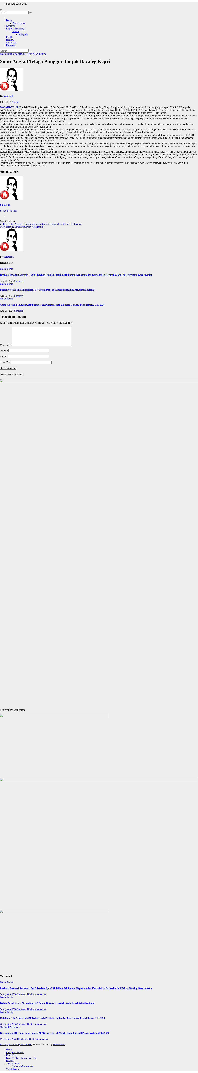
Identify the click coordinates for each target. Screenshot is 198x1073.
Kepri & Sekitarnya (15, 28)
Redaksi (10, 1060)
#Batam (15, 102)
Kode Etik (11, 1055)
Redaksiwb (23, 1039)
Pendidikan (14, 1027)
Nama (4, 350)
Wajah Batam (12, 1069)
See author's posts (8, 210)
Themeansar (59, 1044)
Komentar (6, 345)
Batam (15, 31)
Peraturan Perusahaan (22, 1066)
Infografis (23, 34)
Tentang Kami (13, 1063)
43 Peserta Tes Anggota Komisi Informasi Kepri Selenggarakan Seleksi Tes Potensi (40, 224)
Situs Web (5, 362)
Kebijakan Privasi (15, 1052)
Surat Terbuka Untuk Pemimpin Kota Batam (21, 226)
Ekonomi (10, 45)
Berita (9, 20)
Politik (9, 37)
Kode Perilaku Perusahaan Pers (21, 1058)
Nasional (10, 26)
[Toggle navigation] (1, 9)
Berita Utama (18, 23)
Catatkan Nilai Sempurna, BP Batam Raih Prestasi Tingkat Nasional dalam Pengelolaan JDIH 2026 (52, 304)
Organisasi (11, 42)
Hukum (10, 39)
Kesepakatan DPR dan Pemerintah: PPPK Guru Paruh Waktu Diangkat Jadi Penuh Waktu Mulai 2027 (54, 1033)
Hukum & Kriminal (17, 54)
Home (9, 1049)
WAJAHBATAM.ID (11, 107)
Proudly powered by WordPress (16, 1044)
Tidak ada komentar (36, 994)
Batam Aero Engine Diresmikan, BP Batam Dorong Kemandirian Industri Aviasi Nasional (47, 289)
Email (4, 356)
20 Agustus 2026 (8, 994)
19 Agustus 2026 (8, 1039)
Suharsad (8, 96)
